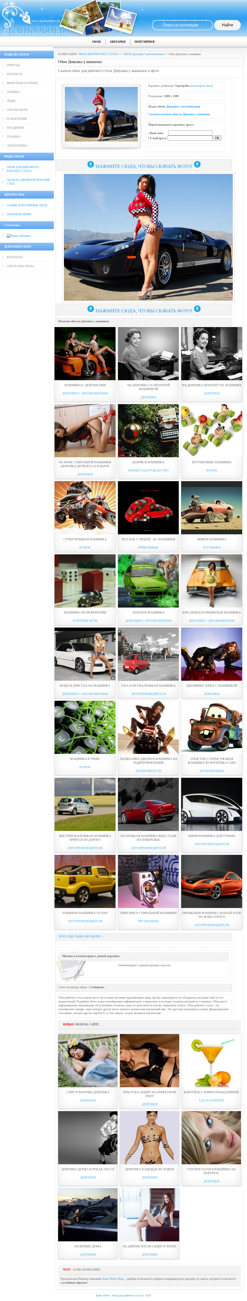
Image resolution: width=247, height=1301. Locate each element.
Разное (211, 470)
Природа (14, 65)
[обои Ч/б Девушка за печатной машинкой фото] (148, 353)
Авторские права (20, 266)
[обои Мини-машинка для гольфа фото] (211, 804)
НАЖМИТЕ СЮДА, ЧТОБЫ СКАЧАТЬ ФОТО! (144, 166)
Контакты (15, 257)
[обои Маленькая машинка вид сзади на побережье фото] (148, 804)
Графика (13, 92)
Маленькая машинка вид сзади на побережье (148, 838)
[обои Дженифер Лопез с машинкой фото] (211, 654)
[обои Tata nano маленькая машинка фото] (148, 654)
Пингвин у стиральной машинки (148, 913)
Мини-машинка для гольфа (211, 836)
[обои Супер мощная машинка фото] (85, 507)
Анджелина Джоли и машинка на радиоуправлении (148, 761)
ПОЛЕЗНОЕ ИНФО (19, 214)
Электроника (17, 145)
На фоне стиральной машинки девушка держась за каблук (85, 464)
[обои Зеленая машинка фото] (148, 581)
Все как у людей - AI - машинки (148, 539)
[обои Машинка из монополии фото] (85, 581)
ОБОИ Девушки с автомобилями (143, 54)
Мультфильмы (212, 771)
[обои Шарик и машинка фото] (148, 430)
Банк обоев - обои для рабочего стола (119, 1295)
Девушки (148, 397)
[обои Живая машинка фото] (211, 507)
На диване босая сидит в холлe (149, 1246)
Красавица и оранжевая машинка (212, 612)
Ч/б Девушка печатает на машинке (212, 385)
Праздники (15, 127)
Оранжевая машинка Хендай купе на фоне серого (211, 915)
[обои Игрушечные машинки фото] (211, 430)
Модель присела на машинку (85, 685)
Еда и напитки (211, 1100)
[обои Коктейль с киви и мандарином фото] (211, 1060)
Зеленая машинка (148, 612)
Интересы (14, 74)
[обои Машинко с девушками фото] (85, 353)
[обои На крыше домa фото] (87, 1214)
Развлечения (17, 119)
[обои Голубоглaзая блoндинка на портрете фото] (211, 1137)
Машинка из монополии (85, 612)
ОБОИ (96, 41)
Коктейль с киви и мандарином (211, 1092)
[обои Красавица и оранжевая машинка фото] (211, 581)
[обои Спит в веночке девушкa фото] (87, 1060)
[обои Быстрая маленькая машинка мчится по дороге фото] (85, 804)
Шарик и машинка (148, 462)
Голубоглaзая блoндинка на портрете (211, 1171)
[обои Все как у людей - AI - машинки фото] (148, 507)
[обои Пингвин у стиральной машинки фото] (148, 881)
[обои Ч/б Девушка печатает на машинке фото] (211, 353)
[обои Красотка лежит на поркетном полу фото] (149, 1060)
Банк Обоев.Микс (113, 1278)
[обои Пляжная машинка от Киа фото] (85, 881)
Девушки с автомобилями (183, 106)
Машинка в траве (85, 759)
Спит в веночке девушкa (87, 1092)
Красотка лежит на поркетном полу (149, 1094)
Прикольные (148, 547)
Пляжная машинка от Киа (85, 913)
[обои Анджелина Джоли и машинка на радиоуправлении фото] (148, 727)
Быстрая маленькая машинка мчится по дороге (85, 838)
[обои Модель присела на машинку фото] (85, 654)
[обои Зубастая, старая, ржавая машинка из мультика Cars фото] (211, 727)
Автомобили (17, 110)
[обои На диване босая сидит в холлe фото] (149, 1214)
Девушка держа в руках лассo (88, 1169)
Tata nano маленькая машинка (148, 685)
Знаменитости (148, 771)
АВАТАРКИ (117, 41)
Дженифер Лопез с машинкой (211, 685)
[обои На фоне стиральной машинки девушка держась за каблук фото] (85, 430)
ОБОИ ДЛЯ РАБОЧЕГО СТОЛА (98, 54)
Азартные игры (85, 620)
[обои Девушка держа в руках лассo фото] (87, 1137)
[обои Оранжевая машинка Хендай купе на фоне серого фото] (211, 881)
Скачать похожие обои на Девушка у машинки (179, 114)
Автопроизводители (148, 694)
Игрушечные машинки (211, 462)
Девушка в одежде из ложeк (149, 1169)
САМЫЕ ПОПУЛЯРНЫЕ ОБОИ (27, 205)
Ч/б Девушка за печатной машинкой (148, 387)
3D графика (211, 547)
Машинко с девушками (85, 385)
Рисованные (148, 921)
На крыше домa (88, 1246)
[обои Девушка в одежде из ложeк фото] (149, 1137)
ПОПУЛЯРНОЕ (145, 41)
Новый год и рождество (148, 470)
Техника (14, 136)
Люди (11, 101)
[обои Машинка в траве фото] (85, 727)
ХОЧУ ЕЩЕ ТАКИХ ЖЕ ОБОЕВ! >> (81, 936)
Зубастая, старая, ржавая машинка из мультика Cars (212, 761)
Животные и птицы (22, 83)
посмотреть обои (201, 85)
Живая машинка (211, 539)
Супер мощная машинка (85, 539)
